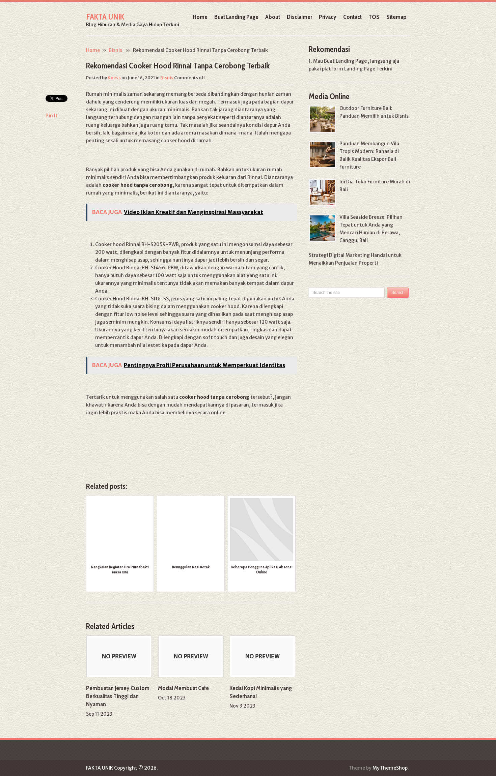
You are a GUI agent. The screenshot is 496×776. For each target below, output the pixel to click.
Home (200, 17)
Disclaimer (299, 17)
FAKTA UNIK (105, 17)
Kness (114, 78)
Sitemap (396, 17)
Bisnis (115, 50)
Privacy (327, 17)
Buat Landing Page (236, 17)
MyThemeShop (390, 768)
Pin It (52, 116)
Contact (352, 17)
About (272, 17)
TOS (374, 17)
